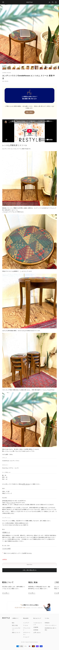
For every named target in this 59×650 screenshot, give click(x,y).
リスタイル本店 (6, 548)
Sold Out (29, 564)
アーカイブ (26, 637)
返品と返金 (15, 625)
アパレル (25, 625)
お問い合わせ (25, 484)
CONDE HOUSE (6, 72)
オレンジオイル (11, 502)
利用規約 (47, 623)
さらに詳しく (5, 593)
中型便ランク (6, 532)
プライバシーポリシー (50, 625)
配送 (13, 623)
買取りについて (16, 632)
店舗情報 (35, 627)
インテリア (26, 623)
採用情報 (35, 630)
